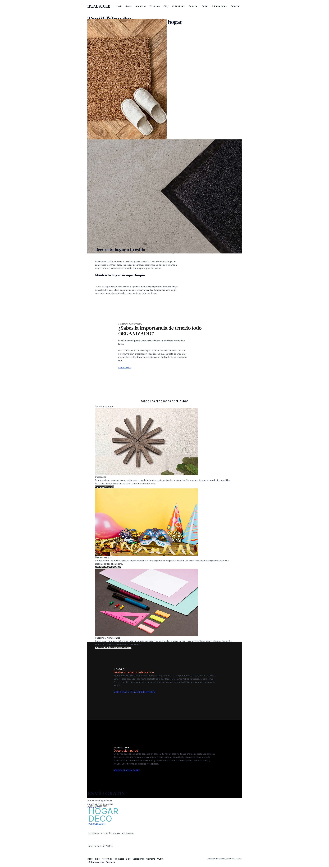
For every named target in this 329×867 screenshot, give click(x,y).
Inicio (119, 6)
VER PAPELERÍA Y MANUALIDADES (113, 647)
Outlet (205, 6)
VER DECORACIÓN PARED (127, 770)
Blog (166, 6)
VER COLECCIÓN (96, 824)
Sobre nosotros (219, 6)
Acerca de (140, 6)
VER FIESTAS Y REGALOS (108, 567)
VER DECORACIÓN (104, 487)
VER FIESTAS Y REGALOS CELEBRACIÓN (134, 692)
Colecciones (178, 6)
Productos (155, 6)
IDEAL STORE (98, 6)
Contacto (193, 6)
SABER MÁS (124, 367)
